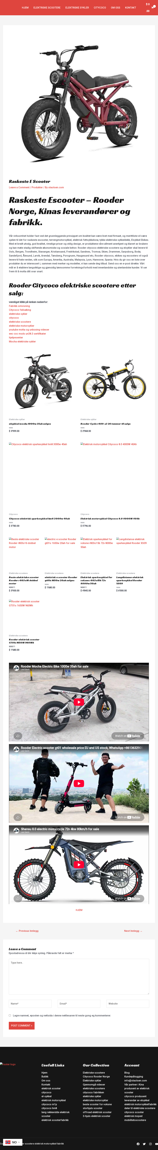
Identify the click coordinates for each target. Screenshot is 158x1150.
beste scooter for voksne (97, 1104)
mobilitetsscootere (135, 1120)
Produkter (37, 187)
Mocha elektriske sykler (22, 341)
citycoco (14, 317)
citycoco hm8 (49, 1108)
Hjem (25, 7)
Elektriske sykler (77, 7)
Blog (127, 1072)
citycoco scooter (134, 1112)
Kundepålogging (133, 1076)
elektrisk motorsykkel (54, 1100)
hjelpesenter (16, 337)
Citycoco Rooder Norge (96, 1076)
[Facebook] (138, 1144)
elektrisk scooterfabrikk (55, 1120)
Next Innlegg (133, 930)
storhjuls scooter (92, 1108)
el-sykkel (47, 1096)
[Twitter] (144, 1144)
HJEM (79, 910)
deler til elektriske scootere (139, 1108)
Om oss (115, 7)
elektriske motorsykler (21, 325)
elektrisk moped (133, 1116)
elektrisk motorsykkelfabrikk (140, 1104)
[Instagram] (150, 1144)
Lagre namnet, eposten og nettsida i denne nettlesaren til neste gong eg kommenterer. (62, 1015)
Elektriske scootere (46, 7)
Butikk (45, 1076)
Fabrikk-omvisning (19, 306)
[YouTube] (156, 1144)
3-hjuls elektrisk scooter (96, 1116)
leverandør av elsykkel (136, 1100)
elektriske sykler (18, 313)
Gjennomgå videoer (94, 1084)
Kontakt (130, 7)
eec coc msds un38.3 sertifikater (27, 333)
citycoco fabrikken (93, 1092)
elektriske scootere (20, 321)
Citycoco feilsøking (20, 309)
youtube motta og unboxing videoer (29, 329)
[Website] (127, 1004)
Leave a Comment (19, 187)
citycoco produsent (135, 1096)
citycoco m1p (49, 1104)
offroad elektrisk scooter (97, 1112)
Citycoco (100, 7)
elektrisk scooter (51, 1088)
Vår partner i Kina (134, 1084)
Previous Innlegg (27, 930)
